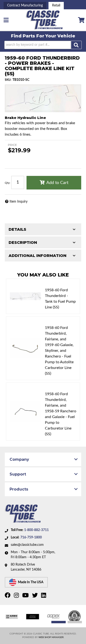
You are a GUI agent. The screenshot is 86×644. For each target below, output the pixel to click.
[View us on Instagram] (17, 596)
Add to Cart (57, 183)
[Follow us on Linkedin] (44, 596)
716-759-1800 (31, 537)
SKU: (8, 79)
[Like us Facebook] (8, 596)
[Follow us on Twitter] (35, 596)
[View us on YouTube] (26, 596)
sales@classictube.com (27, 545)
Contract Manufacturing (25, 5)
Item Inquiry (18, 201)
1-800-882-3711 (36, 530)
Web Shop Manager (51, 637)
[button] (42, 45)
